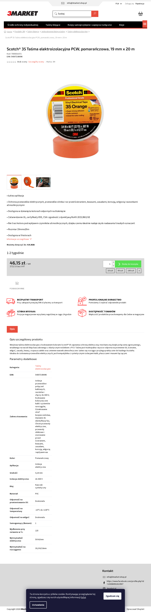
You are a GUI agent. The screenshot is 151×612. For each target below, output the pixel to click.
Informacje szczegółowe (18, 239)
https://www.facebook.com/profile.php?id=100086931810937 (125, 583)
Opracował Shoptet (135, 609)
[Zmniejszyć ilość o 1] (113, 265)
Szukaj (94, 14)
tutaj (83, 597)
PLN (117, 3)
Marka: (50, 61)
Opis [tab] (12, 329)
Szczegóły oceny (36, 62)
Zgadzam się (112, 596)
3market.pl (111, 588)
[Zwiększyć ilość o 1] (113, 262)
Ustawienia (38, 605)
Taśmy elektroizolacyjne (43, 367)
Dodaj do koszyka (130, 264)
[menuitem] (23, 24)
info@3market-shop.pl (116, 577)
